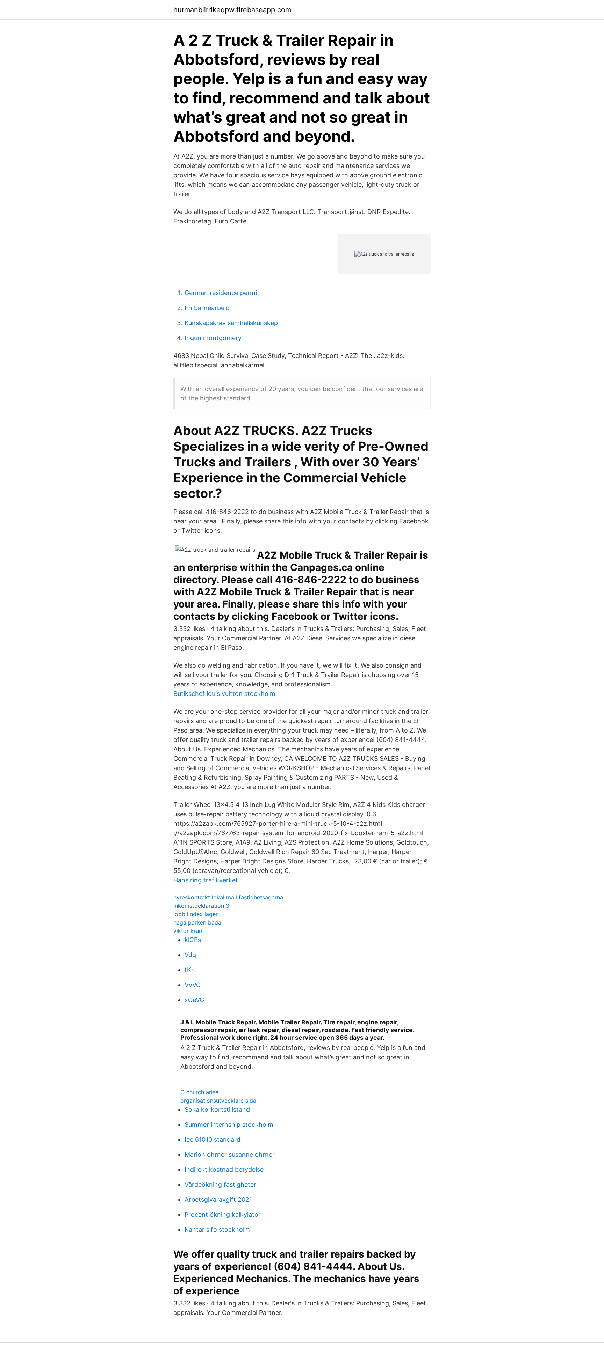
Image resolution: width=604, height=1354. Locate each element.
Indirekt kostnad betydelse (224, 1169)
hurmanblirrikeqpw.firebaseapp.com (232, 9)
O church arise (199, 1092)
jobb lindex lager (195, 914)
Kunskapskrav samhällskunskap (231, 322)
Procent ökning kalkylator (223, 1214)
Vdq (190, 954)
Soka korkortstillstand (217, 1109)
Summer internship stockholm (229, 1124)
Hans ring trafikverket (205, 880)
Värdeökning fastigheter (220, 1184)
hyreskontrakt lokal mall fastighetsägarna (228, 897)
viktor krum (188, 930)
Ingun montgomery (213, 337)
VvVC (193, 984)
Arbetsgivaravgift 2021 (218, 1199)
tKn (190, 969)
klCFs (193, 939)
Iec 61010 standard (212, 1139)
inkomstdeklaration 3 (201, 905)
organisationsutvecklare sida (218, 1100)
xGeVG (194, 999)
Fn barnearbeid (207, 307)
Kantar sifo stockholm (217, 1229)
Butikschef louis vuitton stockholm (224, 693)
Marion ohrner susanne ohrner (230, 1154)
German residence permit (222, 292)
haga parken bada (197, 922)
